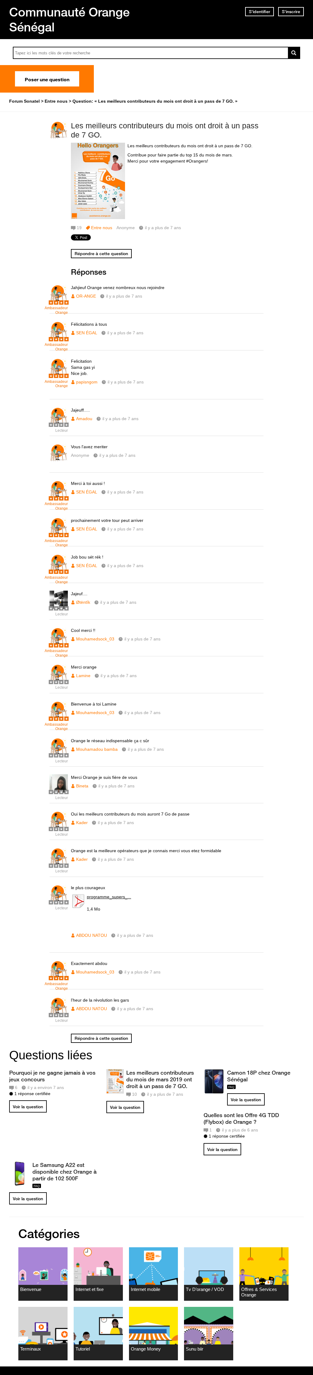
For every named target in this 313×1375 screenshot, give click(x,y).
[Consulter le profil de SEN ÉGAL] (59, 338)
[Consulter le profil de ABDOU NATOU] (59, 901)
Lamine (83, 675)
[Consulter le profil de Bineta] (59, 791)
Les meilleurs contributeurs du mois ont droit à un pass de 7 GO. (165, 130)
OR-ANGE (86, 296)
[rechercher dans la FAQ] (294, 53)
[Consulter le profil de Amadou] (59, 424)
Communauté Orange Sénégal (69, 19)
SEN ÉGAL (86, 332)
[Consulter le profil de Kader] (59, 828)
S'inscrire (291, 11)
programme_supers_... (109, 896)
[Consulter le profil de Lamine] (59, 681)
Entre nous (101, 227)
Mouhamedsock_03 (95, 638)
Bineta (82, 785)
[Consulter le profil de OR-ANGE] (59, 301)
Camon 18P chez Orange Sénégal (258, 1076)
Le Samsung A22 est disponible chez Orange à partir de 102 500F (64, 1171)
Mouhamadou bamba (97, 749)
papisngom (87, 382)
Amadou (84, 418)
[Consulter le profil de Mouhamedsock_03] (59, 644)
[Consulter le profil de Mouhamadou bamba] (59, 754)
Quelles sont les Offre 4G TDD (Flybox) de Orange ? (241, 1118)
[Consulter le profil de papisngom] (59, 375)
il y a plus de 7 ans (124, 296)
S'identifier (259, 11)
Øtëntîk (83, 602)
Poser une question (47, 78)
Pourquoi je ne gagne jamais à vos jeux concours (52, 1076)
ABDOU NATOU (91, 935)
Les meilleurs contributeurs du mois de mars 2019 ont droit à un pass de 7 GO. (160, 1079)
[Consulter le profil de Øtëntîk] (59, 607)
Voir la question (28, 1106)
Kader (82, 822)
